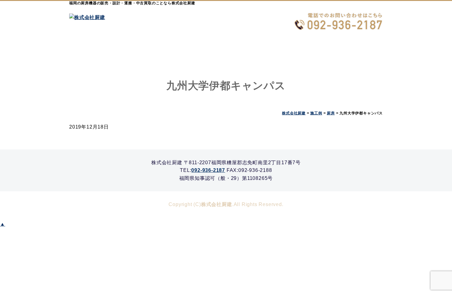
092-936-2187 (208, 170)
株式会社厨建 (216, 204)
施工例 (200, 51)
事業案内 (147, 51)
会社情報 (252, 51)
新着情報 (304, 51)
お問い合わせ (357, 51)
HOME (95, 51)
